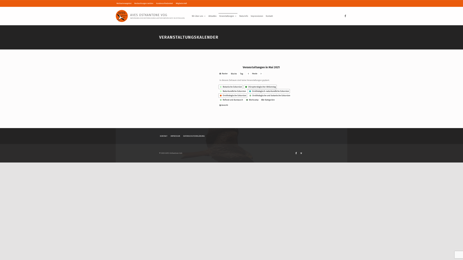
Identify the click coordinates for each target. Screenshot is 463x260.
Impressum (175, 136)
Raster (224, 74)
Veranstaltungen (226, 16)
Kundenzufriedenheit (164, 3)
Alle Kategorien (268, 100)
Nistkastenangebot (124, 3)
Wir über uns (197, 16)
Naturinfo (243, 16)
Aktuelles (212, 16)
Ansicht (225, 105)
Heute (254, 73)
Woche (234, 74)
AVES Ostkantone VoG (148, 15)
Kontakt (269, 16)
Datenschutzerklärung (194, 136)
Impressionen (257, 16)
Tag (241, 74)
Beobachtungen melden (143, 3)
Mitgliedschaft (181, 3)
